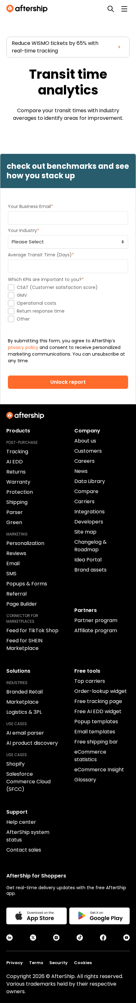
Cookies (83, 963)
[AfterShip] (28, 9)
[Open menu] (124, 8)
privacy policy (23, 347)
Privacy (14, 963)
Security (58, 963)
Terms (36, 963)
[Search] (111, 9)
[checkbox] (68, 303)
